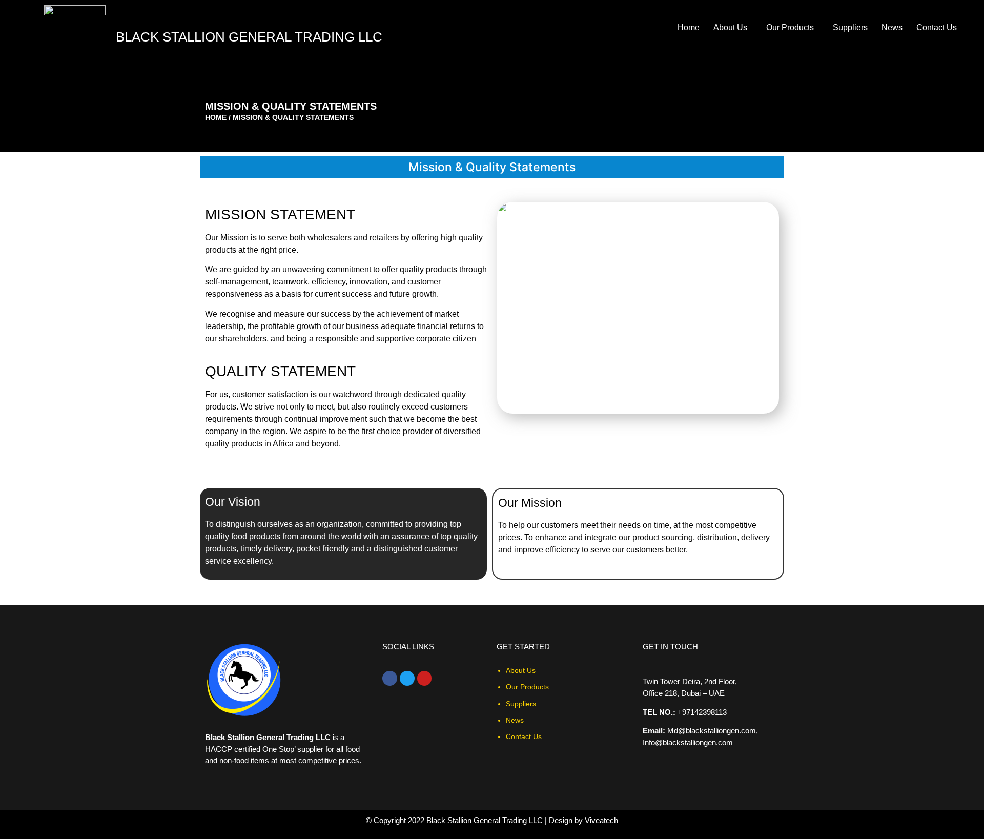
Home (689, 27)
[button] (733, 27)
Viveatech (601, 820)
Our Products (790, 27)
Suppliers (850, 27)
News (892, 27)
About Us (730, 27)
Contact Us (936, 27)
